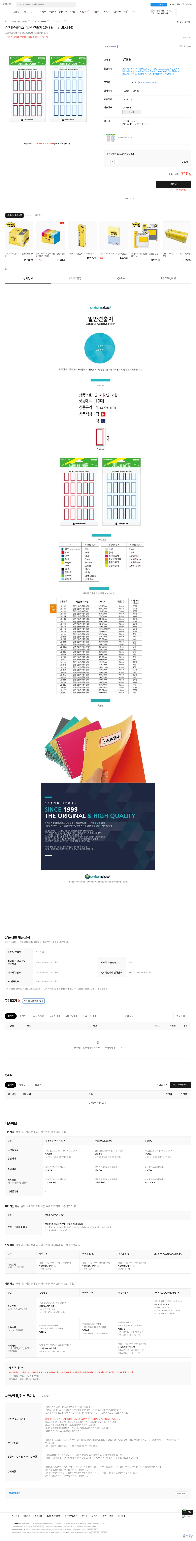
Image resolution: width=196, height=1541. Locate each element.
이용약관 (26, 1516)
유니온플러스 (15, 1493)
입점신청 (38, 1516)
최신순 (11, 1016)
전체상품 (129, 1016)
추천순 (23, 1016)
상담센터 (189, 4)
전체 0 (10, 1084)
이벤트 (72, 12)
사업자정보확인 (38, 1526)
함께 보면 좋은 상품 (14, 215)
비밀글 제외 (162, 1084)
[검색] (72, 5)
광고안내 (94, 1516)
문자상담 (104, 1532)
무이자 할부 (127, 99)
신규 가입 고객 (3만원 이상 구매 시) (47, 143)
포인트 (136, 91)
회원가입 (180, 4)
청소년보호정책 (71, 1516)
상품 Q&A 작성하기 (180, 1085)
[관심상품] (112, 184)
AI (25, 12)
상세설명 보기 (46, 1396)
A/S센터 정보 (180, 1493)
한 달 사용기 (89, 1016)
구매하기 (173, 184)
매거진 (106, 12)
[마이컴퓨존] (190, 13)
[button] (176, 10)
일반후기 (71, 1016)
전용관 (96, 12)
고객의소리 (95, 1532)
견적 (32, 12)
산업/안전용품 (40, 21)
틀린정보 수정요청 (183, 22)
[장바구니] (182, 13)
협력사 (84, 1516)
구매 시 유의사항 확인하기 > (180, 190)
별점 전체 (180, 1016)
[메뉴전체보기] (4, 12)
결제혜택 (117, 12)
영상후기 (38, 1016)
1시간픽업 (63, 12)
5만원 (126, 91)
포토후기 (55, 1016)
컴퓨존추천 (84, 12)
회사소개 (15, 1516)
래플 (125, 12)
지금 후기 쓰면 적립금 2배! (148, 83)
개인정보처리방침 (53, 1516)
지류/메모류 (58, 21)
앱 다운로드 (122, 1516)
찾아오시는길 (108, 1516)
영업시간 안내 (92, 1529)
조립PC (16, 12)
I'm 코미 (160, 5)
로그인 (171, 4)
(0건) (134, 82)
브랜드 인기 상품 (34, 215)
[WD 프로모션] (187, 1516)
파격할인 (42, 12)
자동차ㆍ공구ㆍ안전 (18, 22)
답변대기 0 (40, 1084)
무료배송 (52, 12)
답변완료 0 (24, 1084)
